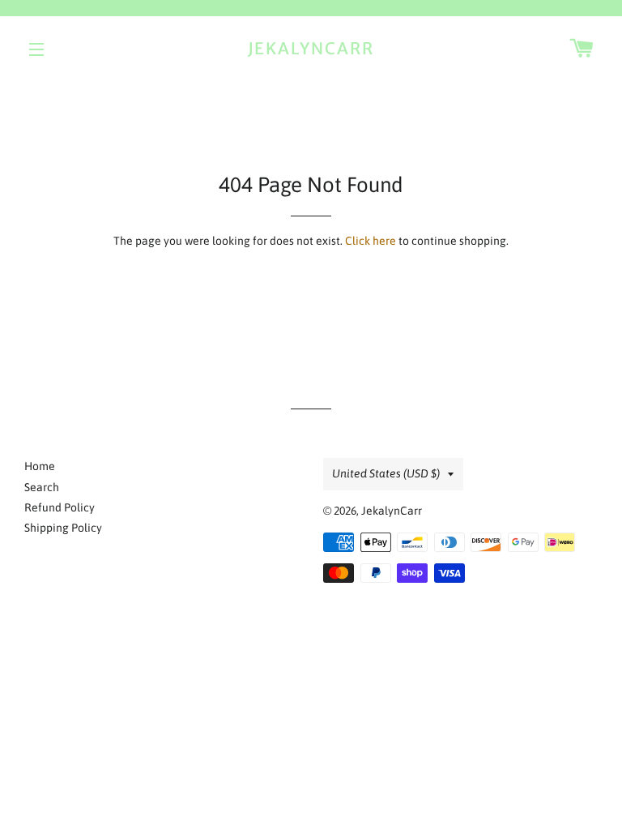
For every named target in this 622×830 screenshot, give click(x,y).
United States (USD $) (386, 473)
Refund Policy (59, 507)
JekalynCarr (311, 48)
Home (39, 466)
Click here (370, 240)
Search (41, 487)
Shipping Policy (63, 527)
